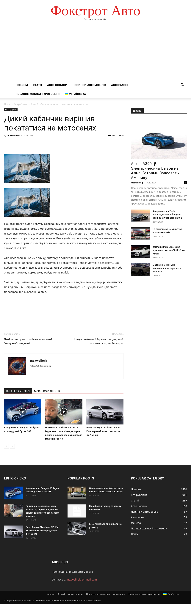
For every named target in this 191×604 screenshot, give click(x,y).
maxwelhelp (13, 135)
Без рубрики (20, 104)
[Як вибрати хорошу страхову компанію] (77, 511)
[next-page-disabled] (12, 446)
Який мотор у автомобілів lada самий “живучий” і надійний (28, 341)
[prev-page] (6, 446)
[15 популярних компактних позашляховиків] (140, 233)
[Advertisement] (95, 52)
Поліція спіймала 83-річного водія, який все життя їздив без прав (98, 341)
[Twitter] (16, 143)
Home (7, 104)
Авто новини (57, 85)
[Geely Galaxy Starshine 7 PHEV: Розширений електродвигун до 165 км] (104, 411)
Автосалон (119, 85)
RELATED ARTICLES (18, 391)
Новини (22, 85)
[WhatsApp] (33, 143)
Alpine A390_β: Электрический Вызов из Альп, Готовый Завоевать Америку (155, 170)
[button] (182, 85)
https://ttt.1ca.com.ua (40, 366)
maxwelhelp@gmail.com (81, 579)
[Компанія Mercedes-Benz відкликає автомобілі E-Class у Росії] (140, 251)
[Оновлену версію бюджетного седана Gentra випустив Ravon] (77, 493)
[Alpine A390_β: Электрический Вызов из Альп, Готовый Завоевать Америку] (159, 138)
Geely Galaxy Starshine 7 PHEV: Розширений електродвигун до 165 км (103, 431)
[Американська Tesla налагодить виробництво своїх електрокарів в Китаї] (140, 216)
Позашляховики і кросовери (38, 94)
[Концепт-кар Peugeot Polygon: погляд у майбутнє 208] (22, 411)
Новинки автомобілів (89, 85)
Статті (37, 85)
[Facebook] (8, 143)
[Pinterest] (25, 143)
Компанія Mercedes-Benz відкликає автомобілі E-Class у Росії (169, 250)
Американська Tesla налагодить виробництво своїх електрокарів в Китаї (168, 214)
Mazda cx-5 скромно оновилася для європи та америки (167, 268)
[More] (42, 143)
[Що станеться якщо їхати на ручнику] (77, 528)
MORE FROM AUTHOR (47, 391)
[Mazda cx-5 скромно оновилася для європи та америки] (140, 269)
